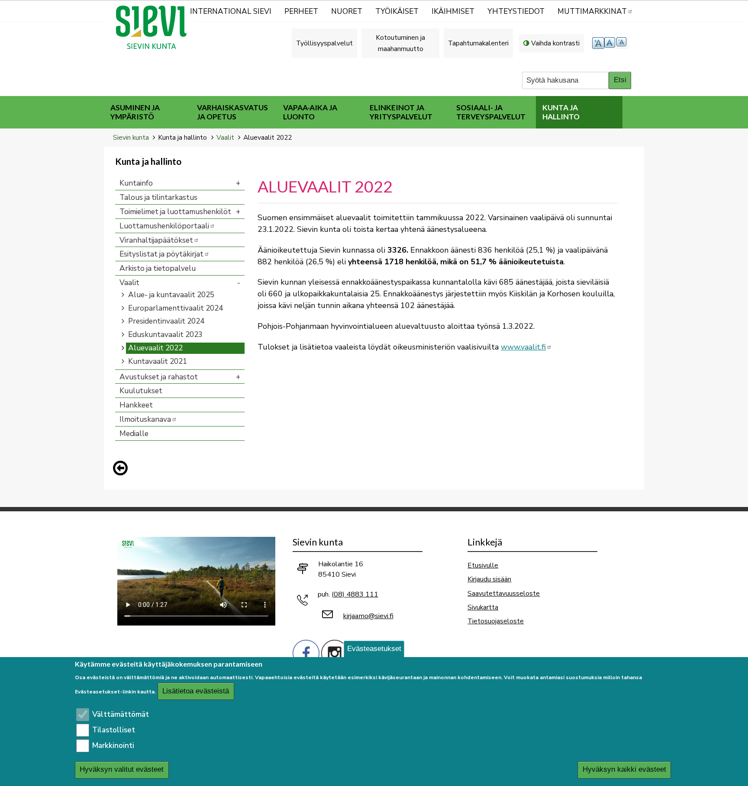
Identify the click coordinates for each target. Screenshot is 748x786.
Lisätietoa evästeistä (195, 691)
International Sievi (230, 11)
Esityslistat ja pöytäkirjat (161, 254)
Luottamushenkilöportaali (164, 226)
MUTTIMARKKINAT (592, 11)
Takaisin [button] (122, 469)
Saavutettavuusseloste (504, 593)
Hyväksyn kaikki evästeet (624, 770)
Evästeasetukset (374, 649)
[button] (122, 468)
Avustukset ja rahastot (158, 377)
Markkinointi (113, 746)
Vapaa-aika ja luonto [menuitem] (310, 112)
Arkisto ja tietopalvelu (157, 268)
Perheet (301, 11)
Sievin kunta (131, 137)
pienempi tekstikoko (622, 43)
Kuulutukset (140, 391)
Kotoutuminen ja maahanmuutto (400, 43)
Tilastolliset (113, 730)
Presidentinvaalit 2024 (166, 321)
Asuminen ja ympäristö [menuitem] (135, 112)
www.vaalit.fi (523, 347)
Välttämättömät (120, 714)
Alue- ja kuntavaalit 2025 (171, 295)
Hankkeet (136, 405)
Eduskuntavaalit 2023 (165, 335)
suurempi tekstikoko (598, 43)
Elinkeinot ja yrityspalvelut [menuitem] (401, 112)
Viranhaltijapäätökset (156, 240)
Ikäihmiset (453, 11)
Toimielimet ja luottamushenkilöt (175, 212)
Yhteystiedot (516, 11)
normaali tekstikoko (610, 43)
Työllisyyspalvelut (324, 43)
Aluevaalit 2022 (155, 348)
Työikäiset (397, 11)
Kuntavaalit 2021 (157, 361)
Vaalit (225, 137)
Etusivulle (483, 565)
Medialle (133, 434)
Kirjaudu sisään (489, 579)
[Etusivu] (155, 27)
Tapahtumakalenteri (478, 43)
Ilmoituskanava (145, 419)
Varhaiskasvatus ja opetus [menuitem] (232, 112)
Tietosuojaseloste (496, 621)
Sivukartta (483, 607)
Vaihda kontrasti (555, 43)
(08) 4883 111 (355, 594)
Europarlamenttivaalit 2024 (175, 308)
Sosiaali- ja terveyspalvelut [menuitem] (491, 112)
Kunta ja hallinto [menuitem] (561, 112)
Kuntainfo (136, 183)
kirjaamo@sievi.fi (368, 616)
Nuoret (346, 11)
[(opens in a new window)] (306, 652)
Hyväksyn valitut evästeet (122, 770)
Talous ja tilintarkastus (158, 197)
